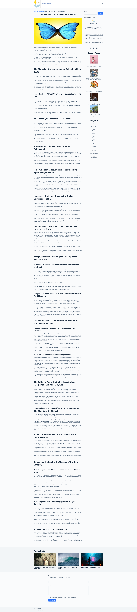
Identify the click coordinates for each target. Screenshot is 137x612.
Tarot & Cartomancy (94, 153)
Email (63, 580)
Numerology (93, 146)
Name (49, 580)
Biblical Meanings (93, 127)
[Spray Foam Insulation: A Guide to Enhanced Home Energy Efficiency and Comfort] (94, 84)
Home (58, 3)
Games (93, 137)
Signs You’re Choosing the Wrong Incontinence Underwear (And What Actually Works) (93, 66)
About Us (39, 610)
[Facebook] (91, 48)
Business (89, 3)
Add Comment (51, 585)
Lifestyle (93, 144)
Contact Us (53, 610)
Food (76, 3)
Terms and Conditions (46, 610)
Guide (94, 139)
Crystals (93, 130)
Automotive (94, 3)
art (93, 123)
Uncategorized (94, 157)
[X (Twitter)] (94, 48)
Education (84, 3)
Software (94, 150)
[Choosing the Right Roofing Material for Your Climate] (94, 109)
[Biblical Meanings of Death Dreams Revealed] (92, 559)
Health (72, 3)
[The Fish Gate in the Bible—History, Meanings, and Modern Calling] (45, 559)
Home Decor (93, 142)
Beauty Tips (93, 126)
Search (85, 11)
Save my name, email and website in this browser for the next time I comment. (63, 597)
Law (60, 3)
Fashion (79, 3)
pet (93, 147)
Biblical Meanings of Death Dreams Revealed (90, 567)
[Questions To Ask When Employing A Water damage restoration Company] (94, 73)
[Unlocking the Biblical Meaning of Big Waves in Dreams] (68, 559)
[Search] (102, 3)
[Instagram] (97, 48)
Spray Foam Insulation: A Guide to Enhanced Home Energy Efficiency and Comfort (94, 91)
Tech (69, 3)
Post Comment (52, 600)
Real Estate (65, 3)
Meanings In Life (47, 3)
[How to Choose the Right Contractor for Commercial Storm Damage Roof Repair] (94, 97)
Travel (99, 3)
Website (77, 580)
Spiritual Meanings (93, 151)
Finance (93, 134)
